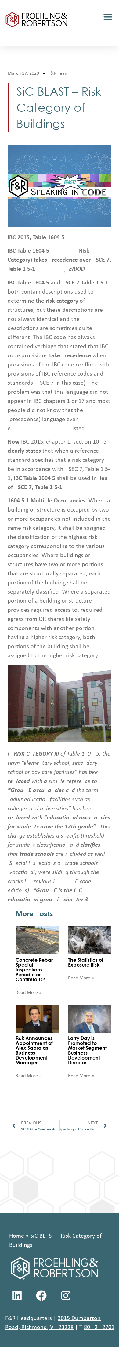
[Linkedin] (16, 1295)
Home (16, 1236)
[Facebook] (41, 1295)
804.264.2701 (99, 1328)
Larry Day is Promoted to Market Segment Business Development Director (87, 1050)
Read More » (28, 992)
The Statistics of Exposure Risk (85, 962)
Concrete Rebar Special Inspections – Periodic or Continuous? (34, 969)
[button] (107, 17)
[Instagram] (65, 1295)
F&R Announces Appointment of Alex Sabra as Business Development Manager (34, 1050)
